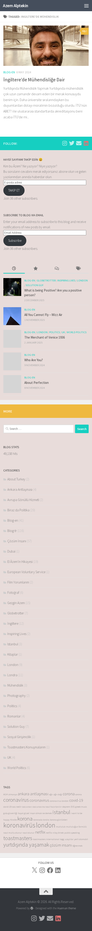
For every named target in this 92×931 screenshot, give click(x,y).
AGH (5, 794)
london (45, 825)
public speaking (72, 832)
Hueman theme (66, 908)
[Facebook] (50, 870)
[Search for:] (38, 429)
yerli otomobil (81, 839)
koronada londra (41, 819)
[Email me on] (79, 143)
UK (63, 332)
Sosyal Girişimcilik (19, 737)
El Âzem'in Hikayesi (20, 561)
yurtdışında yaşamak (26, 844)
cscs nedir (16, 806)
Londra (12, 675)
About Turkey (16, 479)
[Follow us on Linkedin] (86, 143)
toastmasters (17, 838)
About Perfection (36, 382)
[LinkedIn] (57, 870)
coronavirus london (59, 800)
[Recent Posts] (14, 269)
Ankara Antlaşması (19, 489)
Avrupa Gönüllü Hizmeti (23, 500)
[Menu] (86, 5)
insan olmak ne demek (41, 813)
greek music (81, 806)
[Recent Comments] (56, 269)
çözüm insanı (61, 845)
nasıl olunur (28, 832)
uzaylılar (69, 839)
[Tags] (78, 269)
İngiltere (12, 623)
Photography (16, 695)
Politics (54, 332)
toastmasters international (46, 839)
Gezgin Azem (16, 603)
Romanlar (14, 716)
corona (69, 793)
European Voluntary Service (26, 572)
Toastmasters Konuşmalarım (26, 747)
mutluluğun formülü (76, 826)
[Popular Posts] (35, 269)
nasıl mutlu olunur (12, 832)
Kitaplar (12, 654)
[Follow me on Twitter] (71, 143)
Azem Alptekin (15, 5)
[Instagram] (42, 870)
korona (25, 818)
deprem (66, 806)
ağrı (51, 794)
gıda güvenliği (10, 813)
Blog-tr (12, 531)
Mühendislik (15, 685)
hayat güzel (23, 813)
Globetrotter (46, 280)
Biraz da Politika (18, 510)
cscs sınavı (27, 806)
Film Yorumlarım (18, 582)
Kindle (13, 819)
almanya (12, 794)
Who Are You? (33, 360)
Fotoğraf (13, 592)
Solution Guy (34, 285)
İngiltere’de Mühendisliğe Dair (34, 79)
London (82, 280)
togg (62, 839)
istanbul (61, 812)
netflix (40, 832)
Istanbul (12, 644)
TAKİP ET (14, 190)
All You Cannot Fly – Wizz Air (43, 315)
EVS (73, 806)
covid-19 (76, 800)
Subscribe (14, 240)
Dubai (11, 551)
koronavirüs (19, 825)
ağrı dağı (58, 794)
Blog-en (9, 72)
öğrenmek (77, 845)
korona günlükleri (58, 819)
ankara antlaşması (33, 793)
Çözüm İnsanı (16, 541)
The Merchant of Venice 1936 (44, 337)
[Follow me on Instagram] (64, 143)
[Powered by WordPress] (31, 908)
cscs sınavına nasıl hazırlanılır (47, 806)
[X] (34, 870)
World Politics (76, 332)
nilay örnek (58, 832)
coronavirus (16, 799)
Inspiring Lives (66, 280)
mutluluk (60, 826)
